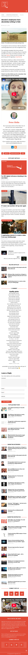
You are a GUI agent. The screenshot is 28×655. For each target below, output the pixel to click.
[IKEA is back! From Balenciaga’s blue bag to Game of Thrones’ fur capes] (4, 528)
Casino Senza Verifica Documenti (14, 343)
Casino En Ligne (14, 355)
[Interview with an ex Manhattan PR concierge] (4, 512)
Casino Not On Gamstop (14, 299)
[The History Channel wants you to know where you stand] (4, 583)
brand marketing (15, 153)
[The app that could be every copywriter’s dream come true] (4, 423)
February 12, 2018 (6, 25)
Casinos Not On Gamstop (14, 298)
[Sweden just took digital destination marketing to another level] (4, 562)
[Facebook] (6, 594)
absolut (7, 153)
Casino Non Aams (14, 326)
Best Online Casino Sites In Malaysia (14, 352)
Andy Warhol (18, 57)
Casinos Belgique (14, 334)
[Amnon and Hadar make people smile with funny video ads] (4, 269)
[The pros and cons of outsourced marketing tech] (4, 477)
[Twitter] (16, 594)
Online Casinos (14, 302)
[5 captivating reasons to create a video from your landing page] (14, 227)
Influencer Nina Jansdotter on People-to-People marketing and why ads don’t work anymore (17, 275)
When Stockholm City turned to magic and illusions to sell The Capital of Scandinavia (16, 436)
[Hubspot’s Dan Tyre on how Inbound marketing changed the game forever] (4, 491)
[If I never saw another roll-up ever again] (14, 197)
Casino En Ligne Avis (14, 346)
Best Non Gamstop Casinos (14, 320)
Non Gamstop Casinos (14, 293)
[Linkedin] (11, 594)
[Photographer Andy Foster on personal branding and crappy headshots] (4, 463)
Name (2, 388)
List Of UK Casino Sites (14, 317)
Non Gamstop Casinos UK (14, 305)
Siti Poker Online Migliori (14, 337)
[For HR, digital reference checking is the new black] (14, 167)
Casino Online (14, 331)
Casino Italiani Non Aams (14, 295)
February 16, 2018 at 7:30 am (14, 363)
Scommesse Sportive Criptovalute (14, 340)
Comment (3, 378)
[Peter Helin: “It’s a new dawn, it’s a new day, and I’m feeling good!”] (4, 521)
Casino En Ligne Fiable (14, 333)
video (23, 153)
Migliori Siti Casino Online (14, 336)
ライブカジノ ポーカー (14, 339)
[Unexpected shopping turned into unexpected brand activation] (4, 576)
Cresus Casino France (14, 342)
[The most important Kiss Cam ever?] (4, 549)
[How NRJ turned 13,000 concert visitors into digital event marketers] (4, 569)
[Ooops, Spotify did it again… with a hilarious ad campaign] (4, 556)
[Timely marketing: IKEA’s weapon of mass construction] (4, 535)
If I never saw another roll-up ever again (13, 206)
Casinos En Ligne (14, 348)
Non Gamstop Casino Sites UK (14, 304)
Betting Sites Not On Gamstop (14, 307)
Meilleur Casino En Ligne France (14, 310)
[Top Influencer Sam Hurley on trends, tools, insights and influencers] (4, 416)
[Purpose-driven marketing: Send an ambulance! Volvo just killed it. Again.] (4, 542)
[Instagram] (22, 594)
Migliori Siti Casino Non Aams (14, 316)
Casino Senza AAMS (14, 354)
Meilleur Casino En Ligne (14, 349)
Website (3, 396)
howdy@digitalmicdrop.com (10, 636)
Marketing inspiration (14, 517)
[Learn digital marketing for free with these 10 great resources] (4, 430)
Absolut (8, 55)
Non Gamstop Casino (14, 311)
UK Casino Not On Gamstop (14, 322)
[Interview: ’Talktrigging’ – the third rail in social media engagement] (4, 505)
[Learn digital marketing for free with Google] (4, 409)
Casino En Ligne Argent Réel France (14, 351)
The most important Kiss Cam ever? (16, 547)
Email (2, 392)
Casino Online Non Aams (14, 329)
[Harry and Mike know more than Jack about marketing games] (4, 470)
